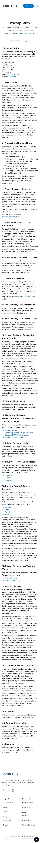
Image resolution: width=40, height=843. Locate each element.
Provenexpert (7, 820)
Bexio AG (8, 507)
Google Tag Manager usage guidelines (19, 433)
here (10, 456)
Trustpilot (6, 825)
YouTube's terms (11, 578)
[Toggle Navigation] (37, 5)
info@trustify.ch (30, 33)
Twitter (7, 478)
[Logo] (20, 774)
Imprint (24, 815)
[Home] (10, 6)
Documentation (8, 802)
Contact (5, 812)
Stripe (7, 510)
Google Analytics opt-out (14, 437)
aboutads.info (14, 214)
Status (5, 807)
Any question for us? (28, 836)
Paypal (7, 512)
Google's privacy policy (13, 430)
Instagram (8, 480)
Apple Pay (8, 514)
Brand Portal (26, 807)
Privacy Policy (26, 820)
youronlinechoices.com (11, 217)
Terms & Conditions (28, 825)
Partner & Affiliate (27, 802)
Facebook (8, 475)
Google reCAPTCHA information (17, 435)
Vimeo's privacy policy (13, 580)
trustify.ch (12, 77)
